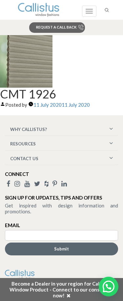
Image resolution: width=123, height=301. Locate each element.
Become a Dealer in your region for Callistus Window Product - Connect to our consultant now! (62, 289)
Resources (23, 143)
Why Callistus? (28, 129)
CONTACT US (24, 158)
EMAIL (12, 225)
